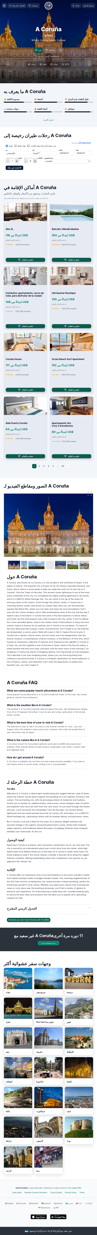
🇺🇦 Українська (44, 1208)
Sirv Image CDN (74, 1188)
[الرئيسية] (48, 5)
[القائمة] (4, 5)
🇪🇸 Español (33, 1203)
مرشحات (52, 50)
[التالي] (67, 466)
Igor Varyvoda (36, 1188)
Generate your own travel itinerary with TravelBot (28, 920)
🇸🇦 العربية (69, 1203)
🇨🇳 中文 (79, 1203)
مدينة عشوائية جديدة (48, 943)
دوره (40, 50)
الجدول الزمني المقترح (22, 908)
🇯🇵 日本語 (88, 1203)
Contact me (48, 1188)
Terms (82, 1192)
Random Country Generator (36, 1192)
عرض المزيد (48, 119)
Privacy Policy (70, 1192)
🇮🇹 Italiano (58, 1203)
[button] (89, 493)
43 (63, 466)
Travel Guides (56, 1192)
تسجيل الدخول (89, 6)
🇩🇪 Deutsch (46, 1203)
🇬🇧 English (9, 1203)
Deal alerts (17, 1192)
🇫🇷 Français (21, 1203)
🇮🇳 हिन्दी (56, 1208)
